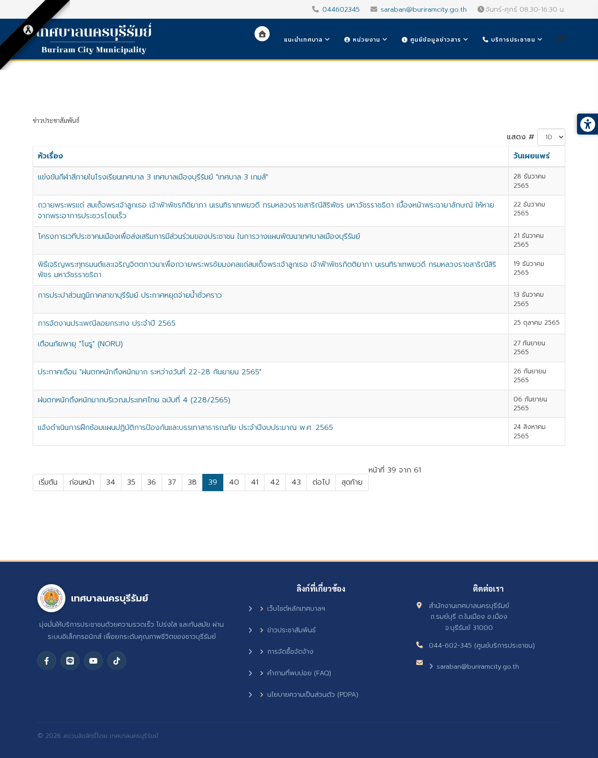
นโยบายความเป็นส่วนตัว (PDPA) (312, 695)
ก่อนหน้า (81, 482)
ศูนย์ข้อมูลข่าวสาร (434, 40)
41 (254, 482)
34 (110, 482)
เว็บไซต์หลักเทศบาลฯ (296, 609)
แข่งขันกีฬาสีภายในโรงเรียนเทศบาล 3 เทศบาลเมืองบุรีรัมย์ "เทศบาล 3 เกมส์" (153, 177)
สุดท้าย (352, 482)
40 (234, 482)
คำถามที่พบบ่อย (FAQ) (299, 673)
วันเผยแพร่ (531, 156)
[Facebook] (46, 660)
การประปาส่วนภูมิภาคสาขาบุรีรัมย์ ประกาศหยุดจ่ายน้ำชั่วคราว (130, 295)
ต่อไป (321, 482)
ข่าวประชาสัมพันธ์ (291, 630)
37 (172, 482)
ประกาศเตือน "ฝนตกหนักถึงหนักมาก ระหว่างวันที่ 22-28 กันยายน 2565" (150, 372)
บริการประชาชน (512, 40)
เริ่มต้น (48, 482)
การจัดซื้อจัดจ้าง (290, 652)
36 (151, 482)
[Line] (70, 660)
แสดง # (520, 137)
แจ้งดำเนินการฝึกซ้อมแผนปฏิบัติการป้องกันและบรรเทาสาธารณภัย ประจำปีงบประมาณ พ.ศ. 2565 (185, 427)
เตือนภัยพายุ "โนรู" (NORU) (80, 344)
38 (192, 482)
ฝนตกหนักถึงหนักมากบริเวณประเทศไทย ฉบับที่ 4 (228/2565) (134, 400)
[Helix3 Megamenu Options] (561, 39)
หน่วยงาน (365, 40)
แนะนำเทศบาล (303, 40)
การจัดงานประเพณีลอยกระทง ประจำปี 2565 (107, 323)
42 (275, 482)
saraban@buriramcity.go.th (424, 9)
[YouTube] (93, 660)
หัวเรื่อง (50, 156)
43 (296, 482)
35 (131, 482)
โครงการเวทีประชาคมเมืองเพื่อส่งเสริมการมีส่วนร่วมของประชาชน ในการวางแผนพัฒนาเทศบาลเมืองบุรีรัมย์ (199, 236)
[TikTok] (116, 660)
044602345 (341, 9)
